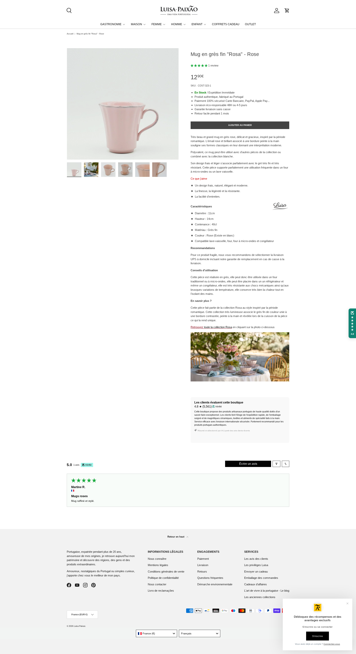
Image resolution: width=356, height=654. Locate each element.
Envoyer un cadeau (256, 571)
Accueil (70, 34)
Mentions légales (158, 565)
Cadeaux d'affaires (255, 584)
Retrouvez (211, 327)
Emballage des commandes (261, 577)
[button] (287, 10)
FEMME (156, 24)
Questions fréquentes (210, 577)
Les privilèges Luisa (256, 565)
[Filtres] (276, 464)
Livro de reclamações (161, 590)
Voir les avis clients (208, 436)
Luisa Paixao (79, 626)
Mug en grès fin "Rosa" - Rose (90, 34)
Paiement (203, 558)
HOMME (176, 24)
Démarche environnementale (214, 584)
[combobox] (156, 633)
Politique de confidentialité (163, 577)
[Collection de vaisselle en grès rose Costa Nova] (240, 334)
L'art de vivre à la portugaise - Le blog (266, 590)
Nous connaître (157, 558)
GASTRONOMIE (110, 24)
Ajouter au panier (240, 125)
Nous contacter (157, 584)
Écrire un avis (248, 463)
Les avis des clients (256, 558)
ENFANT (197, 24)
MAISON (136, 24)
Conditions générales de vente (166, 571)
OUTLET (250, 24)
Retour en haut (176, 536)
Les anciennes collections (259, 597)
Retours (202, 571)
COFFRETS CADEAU (225, 24)
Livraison (202, 565)
